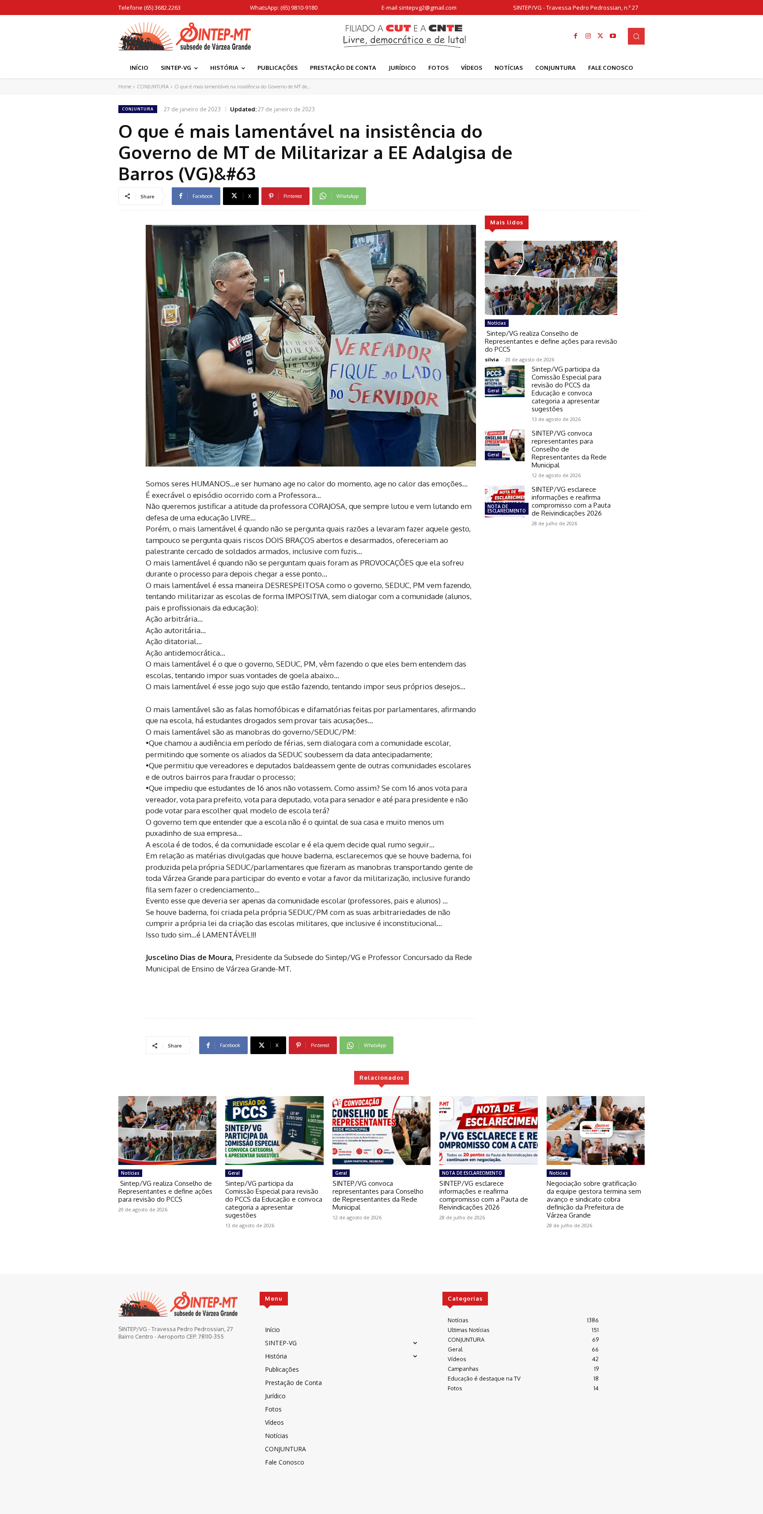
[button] (636, 36)
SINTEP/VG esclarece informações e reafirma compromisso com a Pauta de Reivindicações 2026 (571, 501)
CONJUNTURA (153, 86)
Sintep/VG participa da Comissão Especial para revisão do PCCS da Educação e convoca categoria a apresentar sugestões (566, 389)
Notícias (496, 323)
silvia (492, 359)
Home (124, 86)
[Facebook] (576, 36)
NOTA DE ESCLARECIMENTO (506, 508)
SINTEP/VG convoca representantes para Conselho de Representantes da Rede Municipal (377, 1195)
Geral (493, 390)
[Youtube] (613, 36)
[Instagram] (588, 36)
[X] (600, 36)
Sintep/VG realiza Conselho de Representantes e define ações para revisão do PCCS (551, 341)
